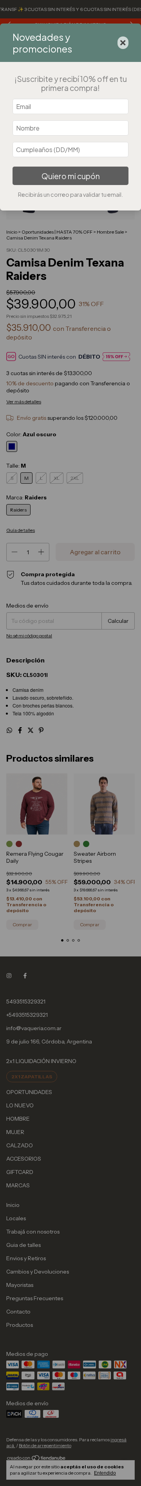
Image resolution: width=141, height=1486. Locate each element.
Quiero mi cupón (71, 176)
